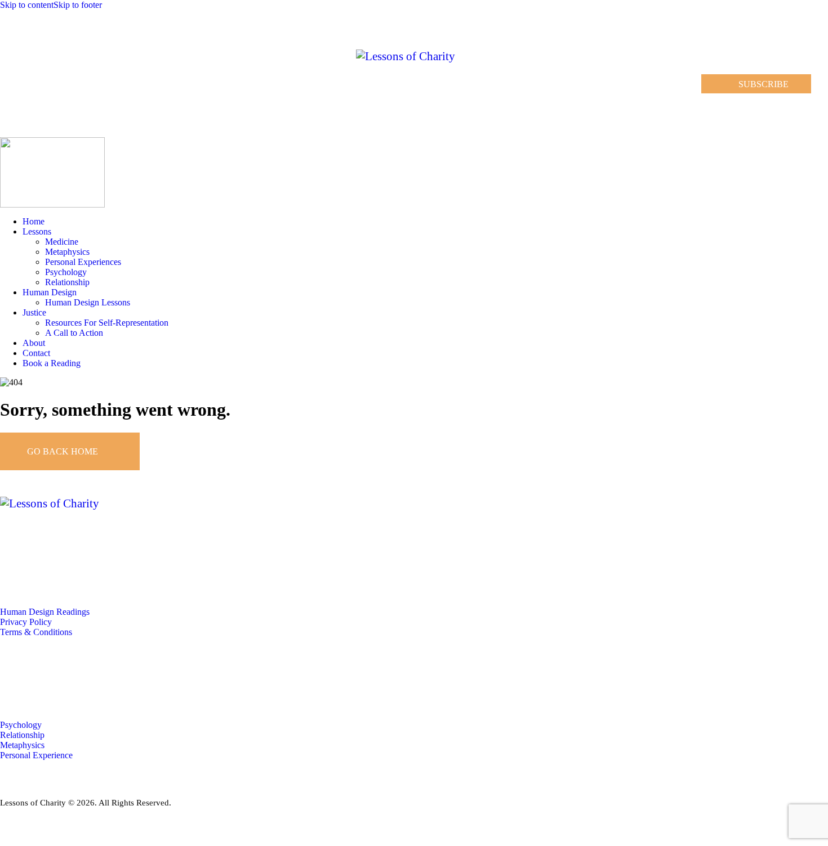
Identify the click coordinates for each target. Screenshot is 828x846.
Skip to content (27, 5)
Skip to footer (78, 5)
